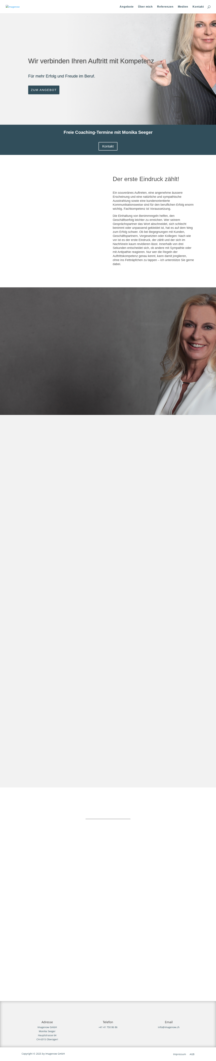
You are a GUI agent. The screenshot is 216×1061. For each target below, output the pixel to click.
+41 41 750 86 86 (108, 1027)
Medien (183, 7)
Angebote (127, 7)
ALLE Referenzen (108, 759)
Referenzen (165, 7)
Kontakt (198, 7)
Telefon (108, 1022)
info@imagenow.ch (169, 1027)
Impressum (179, 1054)
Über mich (145, 7)
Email (169, 1022)
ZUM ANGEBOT (44, 90)
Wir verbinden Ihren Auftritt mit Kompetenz (91, 61)
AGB (192, 1054)
